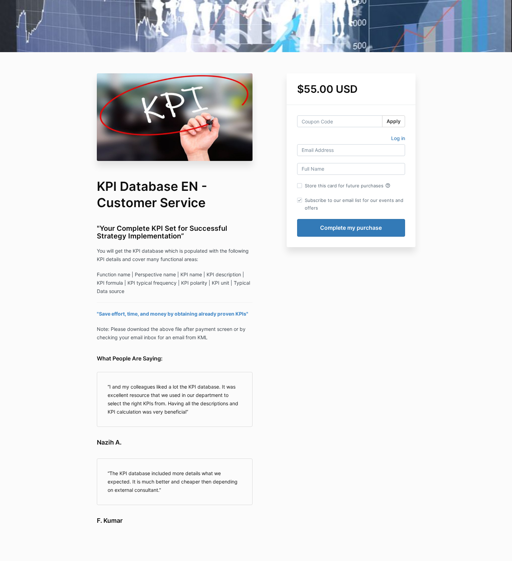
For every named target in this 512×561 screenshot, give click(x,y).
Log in (398, 138)
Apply (394, 121)
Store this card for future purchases (347, 185)
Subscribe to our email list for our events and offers (354, 204)
